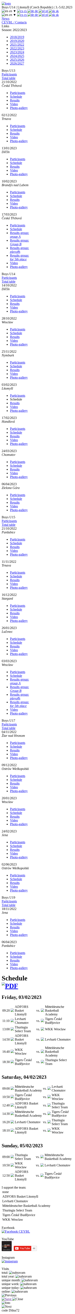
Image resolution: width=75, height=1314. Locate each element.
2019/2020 (17, 41)
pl (47, 11)
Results (15, 100)
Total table (8, 78)
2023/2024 (17, 52)
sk (57, 11)
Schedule (16, 96)
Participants (9, 74)
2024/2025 (17, 56)
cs (25, 11)
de (36, 11)
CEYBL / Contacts (14, 22)
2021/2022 (17, 44)
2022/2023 (17, 48)
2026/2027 (17, 63)
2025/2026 (17, 59)
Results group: (19, 234)
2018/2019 (17, 37)
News (5, 18)
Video (14, 104)
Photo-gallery (19, 108)
